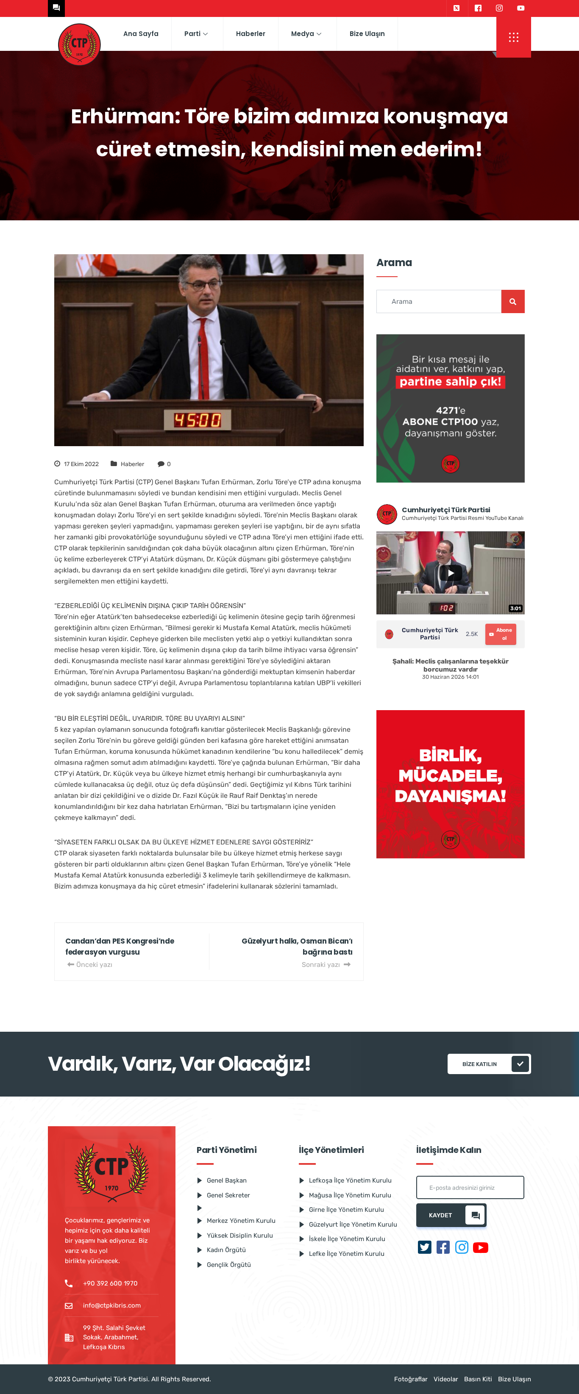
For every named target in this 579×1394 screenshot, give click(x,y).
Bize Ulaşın (367, 33)
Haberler (250, 33)
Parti (192, 33)
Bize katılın (479, 1064)
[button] (513, 37)
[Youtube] (521, 8)
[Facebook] (478, 8)
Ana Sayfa (141, 33)
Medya (302, 33)
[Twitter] (456, 8)
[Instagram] (499, 8)
